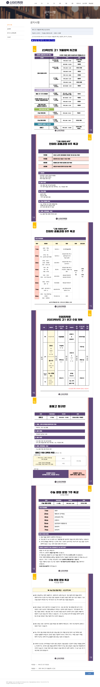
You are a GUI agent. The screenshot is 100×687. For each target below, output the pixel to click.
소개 (35, 3)
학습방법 (91, 3)
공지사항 (9, 24)
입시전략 (85, 3)
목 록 (89, 673)
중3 (72, 3)
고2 (48, 3)
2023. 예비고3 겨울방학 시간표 (47, 668)
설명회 (9, 29)
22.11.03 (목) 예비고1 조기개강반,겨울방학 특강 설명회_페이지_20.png (52, 36)
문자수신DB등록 (11, 33)
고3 (54, 3)
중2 (66, 3)
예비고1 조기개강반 (43, 664)
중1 (60, 3)
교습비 (9, 37)
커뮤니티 (78, 3)
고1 (41, 3)
